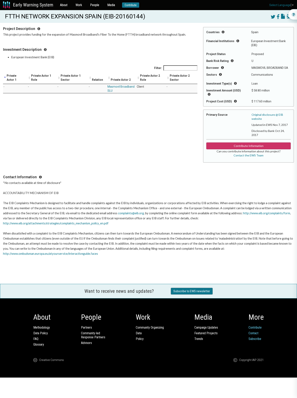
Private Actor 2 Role (150, 77)
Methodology (41, 327)
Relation (97, 79)
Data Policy (40, 333)
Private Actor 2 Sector (180, 77)
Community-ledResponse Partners (93, 335)
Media (111, 5)
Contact (253, 333)
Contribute (131, 5)
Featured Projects (206, 333)
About (63, 5)
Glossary (38, 344)
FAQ (35, 339)
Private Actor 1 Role (41, 77)
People (94, 5)
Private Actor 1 (11, 77)
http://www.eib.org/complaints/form (266, 213)
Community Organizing (150, 327)
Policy (140, 339)
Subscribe (255, 339)
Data (139, 333)
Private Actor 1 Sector (71, 77)
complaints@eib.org (131, 213)
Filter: (158, 68)
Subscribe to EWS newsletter (191, 291)
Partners (86, 327)
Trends (198, 339)
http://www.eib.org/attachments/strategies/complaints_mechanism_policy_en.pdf (55, 223)
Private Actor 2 (121, 79)
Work (79, 5)
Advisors (86, 343)
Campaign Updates (206, 327)
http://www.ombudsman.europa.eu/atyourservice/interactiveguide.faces (50, 253)
